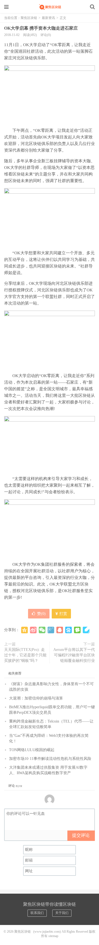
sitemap (53, 936)
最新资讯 (48, 18)
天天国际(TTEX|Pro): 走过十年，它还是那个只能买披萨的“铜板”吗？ (25, 655)
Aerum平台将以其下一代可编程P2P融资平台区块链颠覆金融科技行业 (74, 655)
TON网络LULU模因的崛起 (31, 750)
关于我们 (61, 913)
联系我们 (37, 913)
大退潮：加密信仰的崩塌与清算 (36, 698)
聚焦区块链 (49, 7)
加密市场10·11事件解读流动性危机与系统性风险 (50, 759)
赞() (41, 614)
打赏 (62, 614)
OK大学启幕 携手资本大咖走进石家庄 (41, 28)
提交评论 (81, 835)
